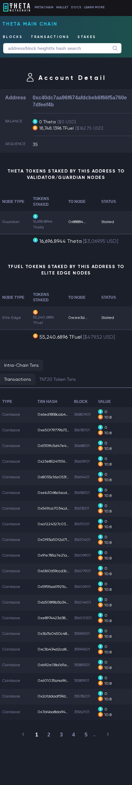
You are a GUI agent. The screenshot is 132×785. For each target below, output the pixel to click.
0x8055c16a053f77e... (56, 477)
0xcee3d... (77, 317)
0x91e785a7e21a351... (56, 555)
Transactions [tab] (17, 379)
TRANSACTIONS (50, 37)
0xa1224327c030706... (57, 524)
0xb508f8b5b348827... (56, 602)
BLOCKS (13, 37)
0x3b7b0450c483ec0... (58, 633)
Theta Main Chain (29, 24)
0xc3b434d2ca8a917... (56, 649)
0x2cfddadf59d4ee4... (57, 696)
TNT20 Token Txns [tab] (57, 379)
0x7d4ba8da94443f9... (57, 712)
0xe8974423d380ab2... (57, 618)
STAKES (87, 37)
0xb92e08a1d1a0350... (58, 665)
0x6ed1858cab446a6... (57, 414)
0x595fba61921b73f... (55, 586)
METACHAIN (44, 7)
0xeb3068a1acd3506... (57, 492)
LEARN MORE (94, 7)
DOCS (76, 7)
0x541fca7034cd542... (56, 508)
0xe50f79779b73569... (56, 430)
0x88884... (77, 221)
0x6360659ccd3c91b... (56, 571)
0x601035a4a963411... (56, 680)
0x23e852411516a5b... (56, 461)
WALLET (62, 7)
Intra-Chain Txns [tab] (21, 365)
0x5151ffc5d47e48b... (55, 445)
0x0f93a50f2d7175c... (56, 539)
